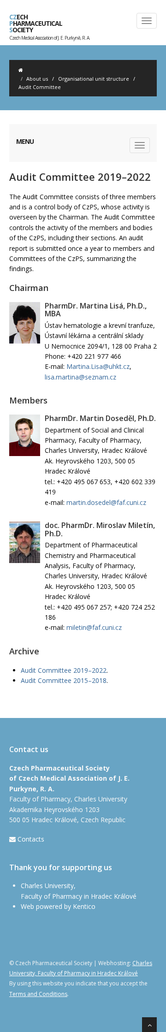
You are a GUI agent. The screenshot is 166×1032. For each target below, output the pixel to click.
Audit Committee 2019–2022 (64, 670)
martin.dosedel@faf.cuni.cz (106, 502)
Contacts (31, 839)
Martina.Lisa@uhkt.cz (98, 366)
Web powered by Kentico (58, 906)
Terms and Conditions (38, 994)
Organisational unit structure (93, 78)
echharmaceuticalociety (49, 25)
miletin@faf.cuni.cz (94, 627)
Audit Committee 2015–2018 (64, 680)
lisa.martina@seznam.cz (80, 377)
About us (37, 78)
